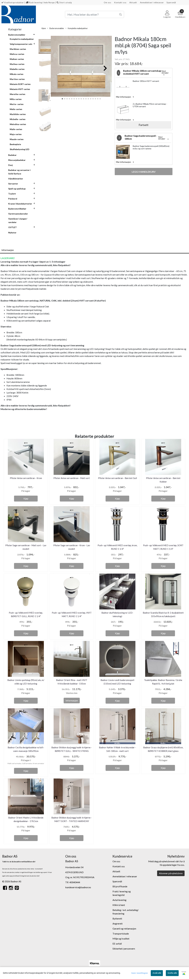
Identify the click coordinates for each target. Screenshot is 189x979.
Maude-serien (16, 139)
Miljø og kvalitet (121, 938)
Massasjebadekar (17, 160)
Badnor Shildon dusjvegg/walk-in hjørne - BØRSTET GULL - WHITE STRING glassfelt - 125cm (71, 751)
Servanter (13, 183)
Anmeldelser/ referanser (152, 2)
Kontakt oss (120, 2)
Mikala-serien (16, 74)
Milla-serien (16, 99)
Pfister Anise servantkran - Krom (26, 478)
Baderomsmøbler (16, 34)
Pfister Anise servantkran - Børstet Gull (117, 478)
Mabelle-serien (17, 69)
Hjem (43, 28)
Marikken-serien (18, 49)
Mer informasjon (123, 97)
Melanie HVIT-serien (20, 89)
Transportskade (121, 933)
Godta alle (172, 973)
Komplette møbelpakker (22, 39)
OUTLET (12, 227)
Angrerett (118, 923)
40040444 (74, 882)
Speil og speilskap (17, 188)
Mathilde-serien (18, 114)
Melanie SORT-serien (20, 84)
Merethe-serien (17, 94)
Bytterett (117, 918)
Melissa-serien (17, 54)
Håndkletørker (15, 178)
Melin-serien (16, 109)
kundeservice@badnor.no (78, 887)
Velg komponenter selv (21, 44)
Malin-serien (16, 129)
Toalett (12, 193)
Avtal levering (119, 900)
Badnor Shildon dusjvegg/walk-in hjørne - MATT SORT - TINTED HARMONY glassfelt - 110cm (71, 821)
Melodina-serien (18, 124)
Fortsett (143, 124)
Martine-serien (17, 79)
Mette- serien (16, 104)
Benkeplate (15, 144)
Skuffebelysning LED (19, 149)
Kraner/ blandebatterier (20, 203)
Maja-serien (16, 134)
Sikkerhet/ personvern (124, 948)
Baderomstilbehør (17, 208)
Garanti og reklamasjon (124, 928)
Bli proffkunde (120, 886)
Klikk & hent (119, 905)
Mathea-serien (17, 64)
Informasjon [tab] (7, 250)
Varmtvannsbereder (18, 213)
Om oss (107, 2)
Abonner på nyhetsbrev (171, 873)
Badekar (12, 155)
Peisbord (12, 198)
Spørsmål (171, 2)
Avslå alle (157, 973)
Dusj (10, 165)
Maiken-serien (17, 59)
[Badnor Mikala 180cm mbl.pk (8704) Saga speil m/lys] (81, 66)
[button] (62, 98)
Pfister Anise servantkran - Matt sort (71, 478)
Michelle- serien (17, 119)
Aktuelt (133, 2)
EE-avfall (117, 943)
